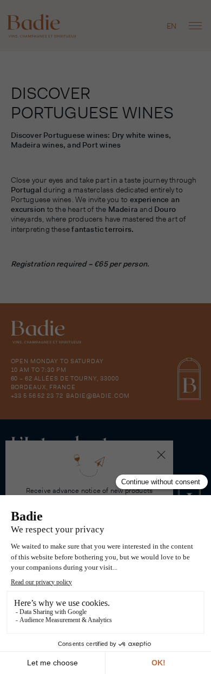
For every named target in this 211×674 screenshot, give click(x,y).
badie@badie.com (97, 395)
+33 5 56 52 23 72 (37, 395)
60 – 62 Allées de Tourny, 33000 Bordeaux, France (65, 383)
